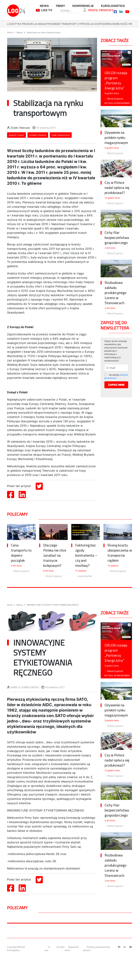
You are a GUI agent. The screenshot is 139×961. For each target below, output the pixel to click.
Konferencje (83, 6)
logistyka (14, 23)
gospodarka (103, 23)
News (44, 6)
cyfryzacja (85, 23)
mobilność (120, 23)
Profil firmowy (101, 10)
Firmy (60, 6)
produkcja (29, 23)
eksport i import (16, 135)
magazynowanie (49, 23)
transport (69, 23)
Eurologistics (113, 6)
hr (130, 23)
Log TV (46, 10)
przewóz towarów (37, 135)
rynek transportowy (61, 135)
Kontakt (61, 947)
